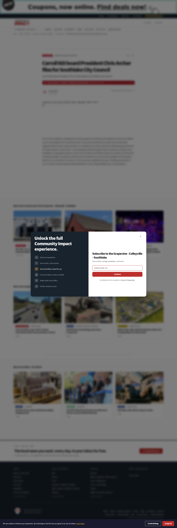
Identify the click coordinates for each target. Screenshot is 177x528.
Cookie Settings (153, 524)
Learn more (80, 524)
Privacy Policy (131, 280)
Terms (123, 280)
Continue (117, 274)
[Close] (140, 236)
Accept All (168, 524)
